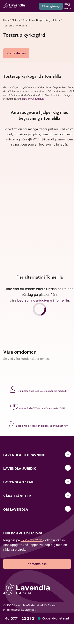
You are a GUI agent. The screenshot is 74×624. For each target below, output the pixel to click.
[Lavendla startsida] (15, 6)
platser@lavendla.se (33, 98)
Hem (6, 20)
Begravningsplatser (48, 20)
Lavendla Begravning (24, 455)
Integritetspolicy (13, 610)
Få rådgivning (51, 6)
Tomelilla (28, 20)
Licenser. (30, 610)
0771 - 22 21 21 (23, 618)
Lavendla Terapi (19, 482)
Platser (16, 20)
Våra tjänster (17, 496)
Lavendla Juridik (19, 468)
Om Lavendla (15, 509)
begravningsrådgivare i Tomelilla (43, 300)
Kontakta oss (16, 53)
